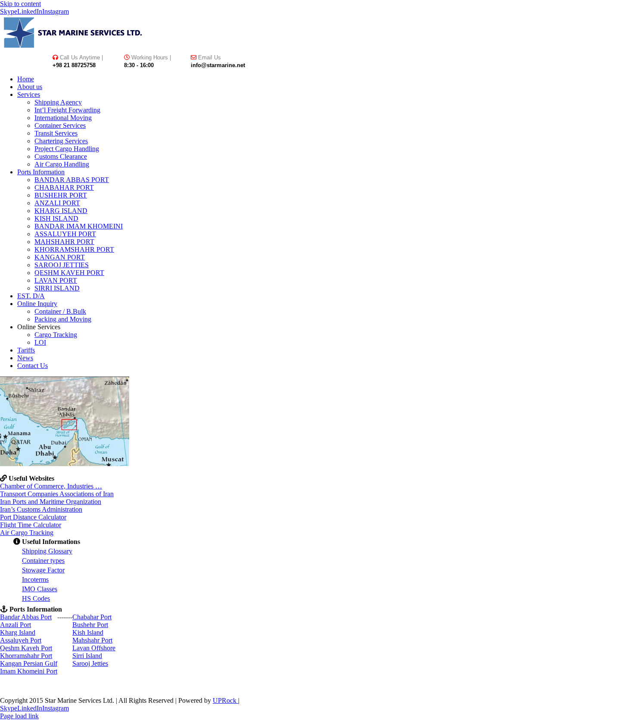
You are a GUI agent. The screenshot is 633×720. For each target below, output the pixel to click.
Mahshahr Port (92, 640)
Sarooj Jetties (90, 663)
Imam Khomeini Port (28, 671)
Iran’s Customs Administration (41, 509)
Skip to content (20, 3)
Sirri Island (87, 655)
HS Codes (36, 598)
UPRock (225, 700)
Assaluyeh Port (20, 640)
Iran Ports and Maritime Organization (50, 501)
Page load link (19, 716)
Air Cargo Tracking (26, 532)
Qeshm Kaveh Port (26, 648)
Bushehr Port (90, 624)
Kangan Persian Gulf (28, 663)
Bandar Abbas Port (26, 617)
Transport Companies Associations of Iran (57, 494)
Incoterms (35, 579)
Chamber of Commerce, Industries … (51, 486)
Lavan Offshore (93, 648)
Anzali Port (15, 624)
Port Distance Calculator (33, 517)
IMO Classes (39, 589)
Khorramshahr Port (26, 655)
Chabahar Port (92, 617)
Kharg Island (17, 632)
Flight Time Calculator (30, 524)
